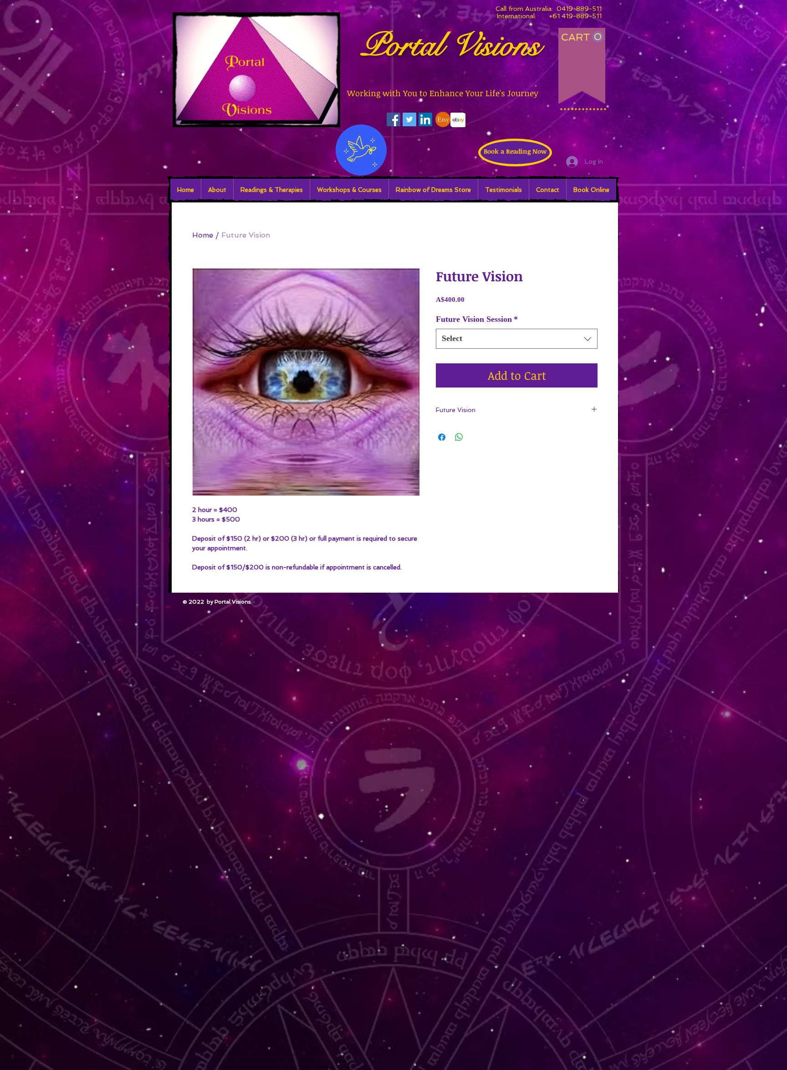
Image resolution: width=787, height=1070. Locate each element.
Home (202, 235)
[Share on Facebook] (441, 437)
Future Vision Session (477, 319)
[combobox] (517, 338)
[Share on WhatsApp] (459, 437)
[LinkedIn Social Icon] (425, 119)
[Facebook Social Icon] (393, 119)
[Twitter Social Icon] (409, 119)
